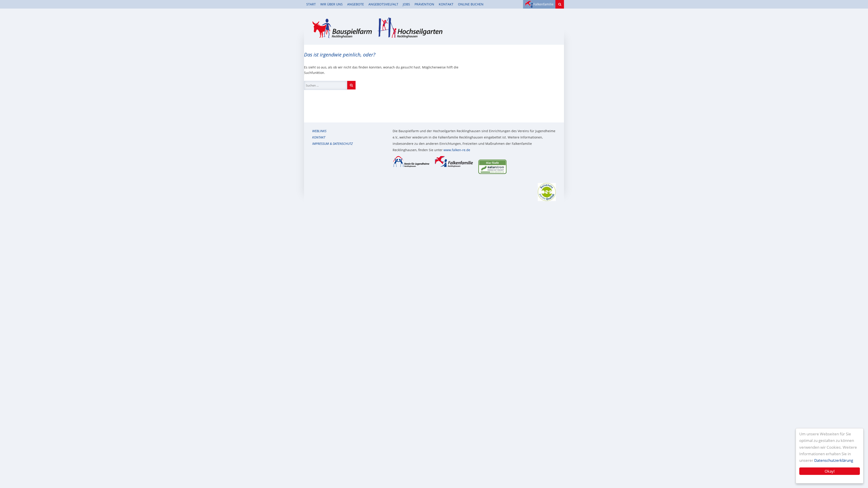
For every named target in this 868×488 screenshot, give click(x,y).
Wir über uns (331, 4)
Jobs (406, 4)
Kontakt (446, 4)
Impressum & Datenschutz (332, 143)
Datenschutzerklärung (833, 460)
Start (311, 4)
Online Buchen (471, 4)
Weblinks (319, 131)
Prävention (424, 4)
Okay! (830, 471)
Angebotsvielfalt (383, 4)
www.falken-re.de (456, 150)
